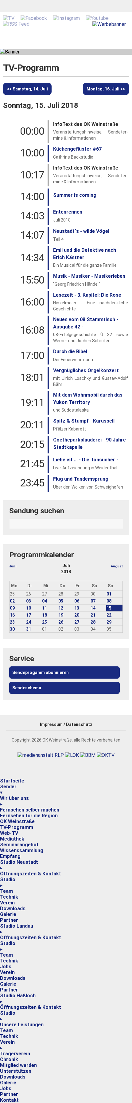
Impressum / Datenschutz (66, 724)
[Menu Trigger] (0, 776)
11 (44, 608)
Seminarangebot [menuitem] (19, 845)
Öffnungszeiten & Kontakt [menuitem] (30, 874)
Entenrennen (67, 212)
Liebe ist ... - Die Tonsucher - (85, 460)
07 (93, 601)
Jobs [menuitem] (5, 966)
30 (12, 629)
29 (109, 622)
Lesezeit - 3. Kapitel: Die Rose (87, 295)
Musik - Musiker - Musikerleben (89, 276)
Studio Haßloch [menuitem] (18, 998)
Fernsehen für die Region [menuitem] (29, 816)
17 (28, 615)
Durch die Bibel (70, 351)
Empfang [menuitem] (10, 856)
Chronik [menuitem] (9, 1059)
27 (76, 622)
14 (93, 608)
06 (76, 601)
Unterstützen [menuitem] (15, 1071)
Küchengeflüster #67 (77, 149)
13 (76, 608)
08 (109, 601)
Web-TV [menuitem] (9, 833)
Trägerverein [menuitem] (15, 1054)
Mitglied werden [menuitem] (18, 1065)
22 (109, 615)
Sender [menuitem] (8, 789)
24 (28, 622)
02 (12, 601)
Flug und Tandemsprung (80, 479)
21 (93, 615)
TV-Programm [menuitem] (16, 827)
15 (109, 608)
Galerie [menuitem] (8, 914)
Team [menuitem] (6, 891)
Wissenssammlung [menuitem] (21, 850)
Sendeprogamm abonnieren (40, 672)
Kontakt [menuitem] (9, 1100)
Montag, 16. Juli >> (106, 88)
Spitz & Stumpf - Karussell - (85, 421)
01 (109, 594)
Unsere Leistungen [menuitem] (22, 1025)
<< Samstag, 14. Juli (27, 88)
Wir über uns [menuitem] (14, 801)
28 (93, 622)
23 (12, 622)
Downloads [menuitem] (12, 908)
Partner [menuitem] (9, 920)
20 (76, 615)
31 (28, 629)
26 (60, 622)
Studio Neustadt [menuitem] (19, 865)
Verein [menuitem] (7, 903)
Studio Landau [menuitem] (16, 929)
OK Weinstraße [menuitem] (17, 821)
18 (44, 615)
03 (28, 601)
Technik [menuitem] (9, 897)
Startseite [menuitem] (12, 781)
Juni (12, 566)
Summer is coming (74, 195)
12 (60, 608)
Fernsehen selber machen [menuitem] (29, 810)
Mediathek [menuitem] (12, 839)
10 (28, 608)
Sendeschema (26, 687)
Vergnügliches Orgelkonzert (86, 370)
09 (12, 608)
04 (44, 601)
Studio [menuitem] (7, 882)
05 (60, 601)
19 (60, 615)
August (117, 566)
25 (44, 622)
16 (12, 615)
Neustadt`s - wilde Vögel (81, 231)
